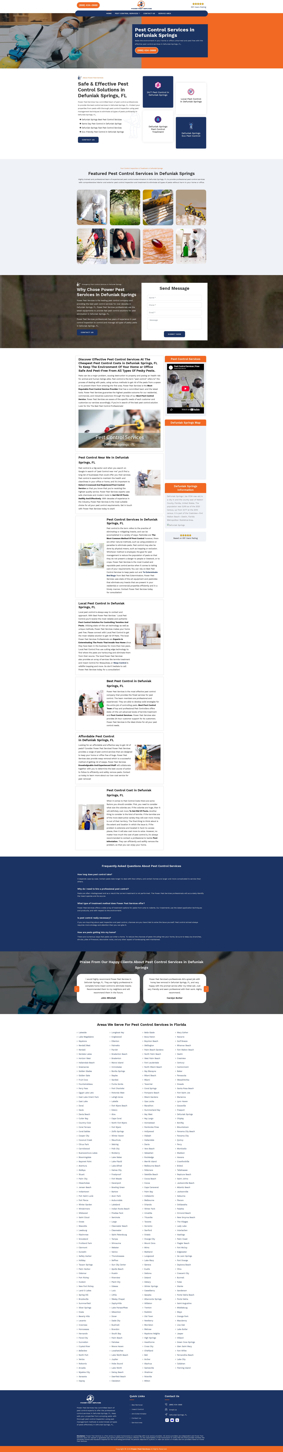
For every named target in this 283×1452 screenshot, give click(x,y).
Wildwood (83, 1213)
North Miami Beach (153, 1067)
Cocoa (147, 1183)
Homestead (149, 1123)
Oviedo (147, 1235)
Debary (147, 1282)
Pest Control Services (127, 13)
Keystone (83, 1041)
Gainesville (149, 1368)
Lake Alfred (117, 1166)
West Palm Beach (152, 1058)
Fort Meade (117, 1179)
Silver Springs (85, 1308)
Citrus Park (84, 1144)
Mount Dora (149, 1243)
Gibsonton (116, 1312)
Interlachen (182, 1230)
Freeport (181, 1110)
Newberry (148, 1320)
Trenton (148, 1308)
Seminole (116, 1217)
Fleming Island (184, 1368)
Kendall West (84, 1045)
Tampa (115, 1239)
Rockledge (149, 1157)
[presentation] (76, 989)
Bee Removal (137, 1405)
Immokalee (117, 1067)
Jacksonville (182, 1192)
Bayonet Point (85, 1161)
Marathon (148, 1106)
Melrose (147, 1329)
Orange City (149, 1239)
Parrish (115, 1050)
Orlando (148, 1204)
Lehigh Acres (117, 1097)
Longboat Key (118, 1032)
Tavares (147, 1222)
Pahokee (115, 1342)
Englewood (117, 1037)
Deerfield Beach (119, 1376)
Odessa (115, 1286)
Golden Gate (84, 1075)
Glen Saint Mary (184, 1346)
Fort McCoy (182, 1247)
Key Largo (148, 1118)
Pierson (180, 1200)
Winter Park (149, 1209)
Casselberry (149, 1290)
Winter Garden (85, 1204)
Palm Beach (117, 1338)
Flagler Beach (183, 1243)
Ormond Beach (184, 1213)
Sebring (115, 1144)
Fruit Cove (83, 1080)
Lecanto (82, 1320)
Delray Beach (117, 1372)
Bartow (115, 1192)
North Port (83, 1355)
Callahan (181, 1363)
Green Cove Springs (186, 1342)
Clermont (83, 1247)
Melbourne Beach (152, 1166)
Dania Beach (84, 1114)
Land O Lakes (85, 1290)
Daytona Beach (184, 1265)
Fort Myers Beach (119, 1106)
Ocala (81, 1312)
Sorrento (148, 1226)
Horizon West (85, 1058)
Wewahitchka (183, 1080)
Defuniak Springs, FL (178, 1415)
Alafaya (82, 1170)
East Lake (83, 1101)
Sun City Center (119, 1265)
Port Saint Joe (183, 1093)
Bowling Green (118, 1187)
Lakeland (116, 1204)
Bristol (180, 1166)
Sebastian (148, 1153)
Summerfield (85, 1303)
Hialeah (147, 1136)
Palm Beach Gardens (153, 1050)
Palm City (83, 1179)
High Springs (150, 1338)
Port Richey (84, 1278)
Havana (180, 1157)
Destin (180, 1054)
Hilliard (180, 1338)
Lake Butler (182, 1329)
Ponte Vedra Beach (185, 1295)
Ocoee (81, 1222)
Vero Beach (149, 1149)
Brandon (115, 1329)
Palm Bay (148, 1192)
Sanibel (115, 1080)
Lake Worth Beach (120, 1355)
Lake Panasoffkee (120, 1308)
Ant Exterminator (139, 1414)
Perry (179, 1144)
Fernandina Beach (185, 1355)
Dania (147, 1144)
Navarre (180, 1037)
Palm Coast (182, 1239)
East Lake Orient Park (89, 1097)
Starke (180, 1286)
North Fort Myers (119, 1123)
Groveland (83, 1239)
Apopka (147, 1295)
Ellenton (115, 1041)
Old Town (148, 1316)
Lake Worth (117, 1368)
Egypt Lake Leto (86, 1093)
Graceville (181, 1106)
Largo (114, 1222)
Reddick (148, 1312)
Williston (148, 1303)
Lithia (114, 1295)
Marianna (181, 1097)
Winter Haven (118, 1136)
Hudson (82, 1282)
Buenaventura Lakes (88, 1153)
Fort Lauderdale (151, 1063)
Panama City (183, 1136)
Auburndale (117, 1200)
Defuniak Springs (185, 1114)
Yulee (179, 1282)
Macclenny (182, 1320)
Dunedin (82, 1252)
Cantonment (183, 1067)
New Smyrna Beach (186, 1217)
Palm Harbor (84, 1269)
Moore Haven (117, 1346)
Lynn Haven (182, 1101)
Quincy (180, 1140)
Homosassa (84, 1329)
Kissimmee (83, 1235)
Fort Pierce (83, 1200)
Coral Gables (84, 1131)
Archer (147, 1359)
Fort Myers (116, 1127)
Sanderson (182, 1290)
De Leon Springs (184, 1256)
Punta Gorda (117, 1084)
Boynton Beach (151, 1041)
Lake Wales (117, 1157)
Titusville (148, 1217)
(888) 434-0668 (175, 1405)
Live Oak (181, 1325)
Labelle (115, 1101)
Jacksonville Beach (185, 1183)
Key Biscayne (150, 1071)
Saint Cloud (84, 1217)
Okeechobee (84, 1183)
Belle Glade (149, 1032)
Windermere (84, 1209)
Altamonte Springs (153, 1299)
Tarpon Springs (86, 1265)
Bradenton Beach (119, 1054)
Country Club (85, 1123)
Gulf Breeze (182, 1041)
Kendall (82, 1050)
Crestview (181, 1058)
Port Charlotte (118, 1088)
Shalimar (148, 1372)
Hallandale (149, 1140)
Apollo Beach (117, 1269)
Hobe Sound (117, 1363)
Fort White (181, 1351)
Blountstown (183, 1127)
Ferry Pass (83, 1088)
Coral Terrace (85, 1127)
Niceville (148, 1376)
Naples (115, 1075)
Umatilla (148, 1213)
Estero (114, 1110)
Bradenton (116, 1058)
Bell (146, 1355)
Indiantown (84, 1192)
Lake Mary (149, 1260)
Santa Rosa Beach (185, 1088)
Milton (147, 1381)
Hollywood (149, 1131)
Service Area (164, 13)
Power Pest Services (140, 1449)
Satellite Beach (151, 1174)
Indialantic (149, 1196)
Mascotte (83, 1226)
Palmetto (116, 1045)
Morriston (148, 1325)
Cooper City (84, 1136)
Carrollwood (84, 1149)
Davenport (116, 1183)
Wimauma (116, 1243)
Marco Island (117, 1063)
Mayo (179, 1312)
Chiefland (148, 1351)
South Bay (116, 1333)
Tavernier (148, 1084)
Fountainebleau (86, 1084)
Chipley (180, 1118)
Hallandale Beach (87, 1063)
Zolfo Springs (118, 1131)
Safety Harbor (85, 1256)
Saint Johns (182, 1179)
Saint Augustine (184, 1303)
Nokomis (83, 1363)
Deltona (147, 1273)
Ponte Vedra (182, 1299)
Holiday (82, 1260)
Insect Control (138, 1409)
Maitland (148, 1252)
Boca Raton (149, 1037)
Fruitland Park (85, 1243)
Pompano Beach (151, 1093)
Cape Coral (116, 1118)
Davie (81, 1110)
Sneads (180, 1084)
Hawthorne (149, 1342)
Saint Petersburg (119, 1235)
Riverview (116, 1278)
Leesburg (83, 1230)
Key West (148, 1114)
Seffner (115, 1260)
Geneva (147, 1265)
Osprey (82, 1381)
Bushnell (115, 1325)
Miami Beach (150, 1075)
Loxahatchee (117, 1351)
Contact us (149, 13)
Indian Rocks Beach (121, 1209)
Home (109, 13)
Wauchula (116, 1140)
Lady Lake (181, 1226)
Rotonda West (118, 1093)
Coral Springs (150, 1088)
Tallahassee (182, 1170)
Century (180, 1063)
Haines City (117, 1170)
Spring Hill (83, 1295)
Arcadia (82, 1368)
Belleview (83, 1351)
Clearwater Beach (120, 1226)
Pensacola (181, 1075)
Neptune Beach (184, 1174)
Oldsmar (82, 1273)
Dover (114, 1316)
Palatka (180, 1209)
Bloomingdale (85, 1157)
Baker (179, 1071)
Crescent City (183, 1273)
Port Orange (182, 1260)
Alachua (148, 1363)
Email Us (173, 1410)
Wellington (149, 1045)
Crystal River (84, 1346)
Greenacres (84, 1067)
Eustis (147, 1269)
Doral (81, 1106)
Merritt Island (150, 1161)
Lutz (114, 1290)
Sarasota (83, 1376)
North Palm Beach (152, 1054)
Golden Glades (85, 1071)
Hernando (83, 1333)
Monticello (181, 1149)
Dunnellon (83, 1342)
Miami (147, 1080)
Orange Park (182, 1316)
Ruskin (115, 1273)
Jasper (180, 1333)
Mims (146, 1247)
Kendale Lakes (85, 1054)
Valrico (115, 1252)
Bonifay (180, 1123)
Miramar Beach (184, 1045)
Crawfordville (183, 1161)
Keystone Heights (152, 1333)
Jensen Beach (85, 1187)
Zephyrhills (117, 1303)
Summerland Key (152, 1110)
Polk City (116, 1149)
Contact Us (136, 1418)
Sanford (148, 1230)
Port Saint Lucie (86, 1196)
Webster (115, 1247)
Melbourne (149, 1200)
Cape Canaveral (151, 1187)
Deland (147, 1278)
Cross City (148, 1346)
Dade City (116, 1320)
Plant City (116, 1282)
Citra (179, 1269)
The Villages (182, 1222)
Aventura (83, 1166)
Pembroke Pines (151, 1127)
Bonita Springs (118, 1071)
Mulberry (116, 1153)
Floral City (83, 1338)
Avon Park (116, 1196)
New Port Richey (86, 1286)
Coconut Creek (85, 1140)
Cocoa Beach (150, 1179)
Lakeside (83, 1032)
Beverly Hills (84, 1316)
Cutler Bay (83, 1118)
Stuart (81, 1174)
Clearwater (116, 1230)
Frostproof (116, 1174)
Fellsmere (148, 1170)
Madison (181, 1153)
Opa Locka (149, 1101)
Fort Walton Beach (185, 1050)
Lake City (181, 1359)
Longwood (149, 1256)
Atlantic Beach (183, 1187)
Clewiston (116, 1381)
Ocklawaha (182, 1204)
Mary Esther (182, 1032)
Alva (113, 1114)
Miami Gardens (151, 1097)
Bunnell (180, 1278)
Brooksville (83, 1299)
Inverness (83, 1325)
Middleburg (182, 1308)
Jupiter (115, 1359)
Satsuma (181, 1196)
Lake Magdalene (86, 1037)
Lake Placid (117, 1161)
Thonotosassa (118, 1256)
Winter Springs (151, 1286)
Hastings (181, 1235)
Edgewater (182, 1252)
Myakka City (84, 1372)
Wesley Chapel (118, 1299)
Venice (81, 1359)
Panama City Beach (186, 1131)
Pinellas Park (117, 1213)
